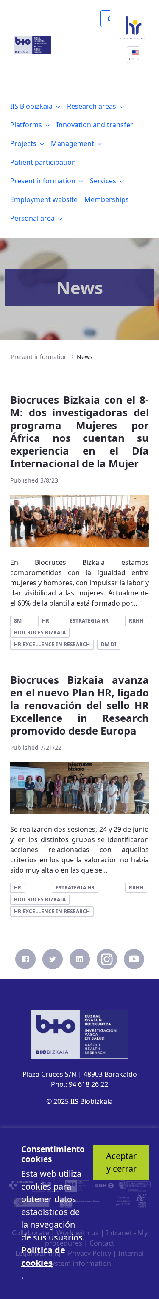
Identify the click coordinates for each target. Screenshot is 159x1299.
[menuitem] (35, 106)
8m (18, 620)
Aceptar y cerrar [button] (121, 1162)
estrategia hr (89, 620)
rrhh (136, 620)
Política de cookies (43, 1256)
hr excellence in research (52, 644)
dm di (109, 644)
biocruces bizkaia (40, 632)
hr (45, 620)
